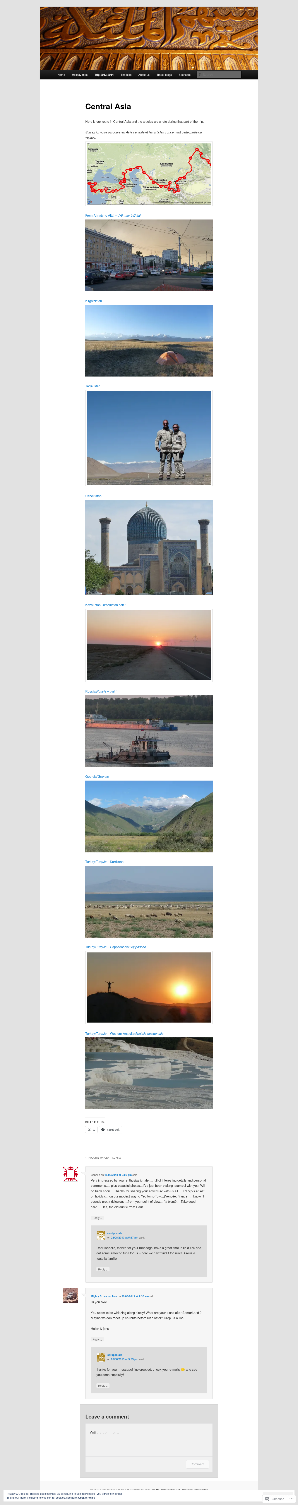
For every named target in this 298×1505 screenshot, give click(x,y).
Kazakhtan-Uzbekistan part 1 (106, 604)
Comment (197, 1464)
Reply (97, 1218)
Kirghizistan (93, 300)
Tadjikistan (92, 386)
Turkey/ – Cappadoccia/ (115, 946)
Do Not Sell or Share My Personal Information (180, 1490)
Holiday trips (80, 75)
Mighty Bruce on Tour (104, 1296)
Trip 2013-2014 (104, 75)
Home (61, 75)
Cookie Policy (86, 1498)
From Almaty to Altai (112, 215)
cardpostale (114, 1233)
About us (144, 75)
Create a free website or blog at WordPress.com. (120, 1490)
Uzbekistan (93, 495)
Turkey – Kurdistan (104, 861)
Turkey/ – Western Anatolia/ (124, 1033)
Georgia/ (97, 776)
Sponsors (185, 75)
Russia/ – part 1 (101, 691)
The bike (126, 75)
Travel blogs (164, 75)
